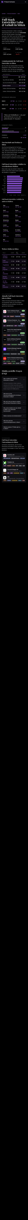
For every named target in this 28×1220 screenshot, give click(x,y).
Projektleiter (6, 265)
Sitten (19, 13)
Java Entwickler (5, 286)
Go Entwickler (5, 273)
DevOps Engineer (5, 277)
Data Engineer (5, 268)
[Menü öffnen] (25, 2)
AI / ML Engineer (5, 281)
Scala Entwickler (5, 261)
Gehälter (4, 13)
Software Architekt (5, 256)
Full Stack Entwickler (11, 13)
